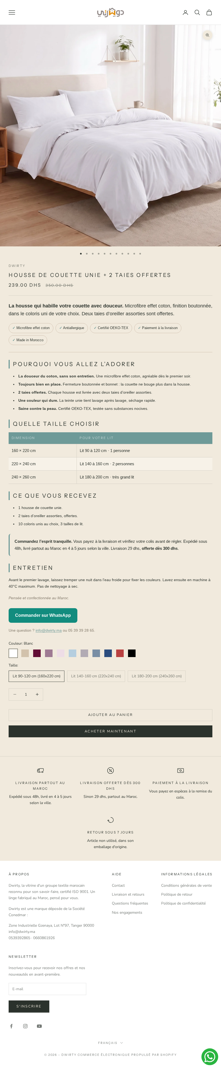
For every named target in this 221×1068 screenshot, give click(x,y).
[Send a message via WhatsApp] (209, 1056)
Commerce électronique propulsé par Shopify (127, 1055)
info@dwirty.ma (49, 630)
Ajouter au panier (110, 714)
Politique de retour (176, 894)
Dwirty (17, 266)
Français (108, 1043)
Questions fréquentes (130, 903)
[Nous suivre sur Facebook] (11, 1026)
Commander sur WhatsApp (43, 615)
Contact (118, 885)
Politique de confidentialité (183, 903)
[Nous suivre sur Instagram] (25, 1026)
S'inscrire (29, 1006)
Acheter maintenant (110, 731)
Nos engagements (127, 912)
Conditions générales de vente (186, 885)
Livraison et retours (128, 894)
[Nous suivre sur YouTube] (39, 1026)
